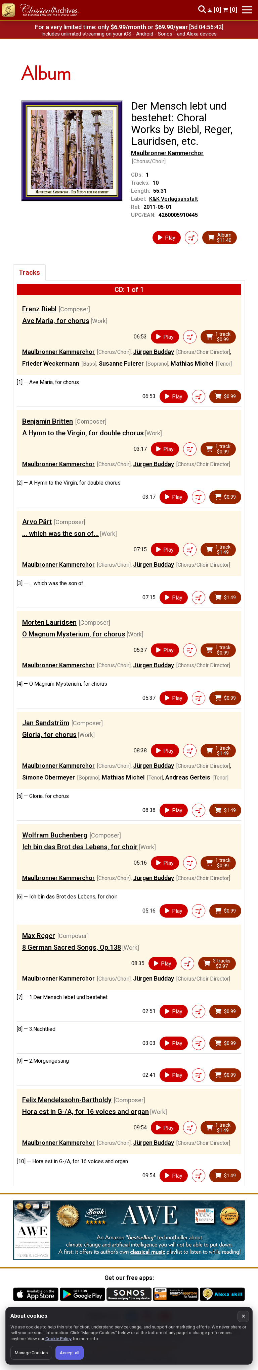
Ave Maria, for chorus (55, 321)
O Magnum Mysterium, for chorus (73, 634)
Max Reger (38, 936)
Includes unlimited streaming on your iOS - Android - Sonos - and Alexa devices (129, 34)
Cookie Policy (58, 1338)
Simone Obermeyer (48, 777)
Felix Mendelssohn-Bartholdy (67, 1100)
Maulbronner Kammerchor (167, 153)
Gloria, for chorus (49, 735)
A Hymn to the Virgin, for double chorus (83, 433)
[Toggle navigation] (247, 10)
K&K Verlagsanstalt (173, 199)
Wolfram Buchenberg (54, 835)
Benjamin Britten (47, 421)
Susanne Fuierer (121, 363)
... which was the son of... (60, 534)
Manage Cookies (31, 1352)
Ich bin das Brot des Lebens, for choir (80, 847)
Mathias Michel (192, 363)
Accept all (69, 1352)
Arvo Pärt (37, 522)
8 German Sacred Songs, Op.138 (71, 947)
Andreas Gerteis (187, 777)
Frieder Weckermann (50, 363)
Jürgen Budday (153, 351)
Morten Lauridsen (49, 622)
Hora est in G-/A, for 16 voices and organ (85, 1112)
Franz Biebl (39, 309)
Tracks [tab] (29, 272)
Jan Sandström (45, 723)
